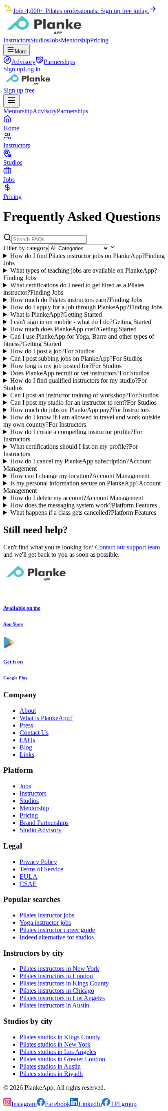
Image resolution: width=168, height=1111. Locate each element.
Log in (31, 69)
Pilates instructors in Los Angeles (62, 997)
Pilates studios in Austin (50, 1066)
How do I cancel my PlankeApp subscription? (77, 465)
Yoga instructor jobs (45, 922)
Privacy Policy (38, 861)
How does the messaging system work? (83, 505)
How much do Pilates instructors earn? (76, 299)
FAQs (27, 739)
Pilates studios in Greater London (62, 1059)
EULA (29, 876)
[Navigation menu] (11, 101)
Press (26, 725)
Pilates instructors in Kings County (64, 983)
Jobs (55, 40)
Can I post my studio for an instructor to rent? (83, 402)
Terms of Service (41, 869)
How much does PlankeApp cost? (73, 329)
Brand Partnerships (44, 822)
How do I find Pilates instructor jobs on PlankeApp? (84, 259)
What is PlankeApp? (56, 314)
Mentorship (75, 40)
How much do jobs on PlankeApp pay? (80, 409)
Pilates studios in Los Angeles (58, 1051)
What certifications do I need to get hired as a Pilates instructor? (73, 289)
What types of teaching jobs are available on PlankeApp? (80, 274)
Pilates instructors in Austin (54, 1005)
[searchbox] (49, 239)
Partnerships (72, 111)
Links (27, 754)
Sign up (13, 69)
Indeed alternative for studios (57, 937)
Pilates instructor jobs (47, 915)
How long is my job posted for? (66, 365)
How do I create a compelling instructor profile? (72, 435)
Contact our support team (127, 547)
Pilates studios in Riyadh (51, 1073)
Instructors (16, 40)
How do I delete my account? (76, 497)
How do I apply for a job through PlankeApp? (86, 307)
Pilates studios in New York (55, 1044)
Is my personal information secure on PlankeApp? (82, 487)
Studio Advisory (41, 830)
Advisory (45, 111)
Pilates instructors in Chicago (57, 990)
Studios (39, 40)
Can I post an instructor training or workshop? (84, 395)
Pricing (99, 40)
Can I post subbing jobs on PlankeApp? (76, 358)
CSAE (28, 883)
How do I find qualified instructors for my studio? (75, 384)
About (28, 710)
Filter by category (26, 248)
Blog (26, 747)
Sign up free (19, 90)
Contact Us (34, 732)
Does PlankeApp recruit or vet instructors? (79, 373)
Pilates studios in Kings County (60, 1037)
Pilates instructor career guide (57, 929)
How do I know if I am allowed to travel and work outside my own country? (81, 421)
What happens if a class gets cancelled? (83, 512)
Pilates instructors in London (56, 975)
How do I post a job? (52, 351)
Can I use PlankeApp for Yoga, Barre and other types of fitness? (78, 340)
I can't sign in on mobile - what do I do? (80, 321)
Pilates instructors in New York (59, 968)
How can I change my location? (79, 475)
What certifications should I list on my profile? (70, 450)
